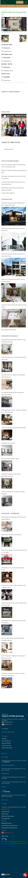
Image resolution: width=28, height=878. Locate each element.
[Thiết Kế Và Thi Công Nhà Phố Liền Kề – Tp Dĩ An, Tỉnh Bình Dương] (13, 296)
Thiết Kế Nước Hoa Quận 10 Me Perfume (11, 538)
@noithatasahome (8, 149)
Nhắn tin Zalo (4, 839)
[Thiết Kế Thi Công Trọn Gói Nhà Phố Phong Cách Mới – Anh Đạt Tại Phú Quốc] (13, 219)
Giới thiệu (4, 742)
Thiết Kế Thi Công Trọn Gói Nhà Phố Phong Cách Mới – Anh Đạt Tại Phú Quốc (13, 207)
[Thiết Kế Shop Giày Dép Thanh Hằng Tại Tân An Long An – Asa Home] (6, 562)
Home (2, 9)
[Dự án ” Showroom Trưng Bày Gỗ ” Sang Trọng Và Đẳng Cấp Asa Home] (6, 668)
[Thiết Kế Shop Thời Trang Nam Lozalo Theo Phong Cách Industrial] (6, 633)
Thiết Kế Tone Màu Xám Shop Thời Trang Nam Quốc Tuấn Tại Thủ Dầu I (13, 607)
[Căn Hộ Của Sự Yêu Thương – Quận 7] (6, 469)
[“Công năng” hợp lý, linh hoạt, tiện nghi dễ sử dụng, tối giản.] (13, 321)
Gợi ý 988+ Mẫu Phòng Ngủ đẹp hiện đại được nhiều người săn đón (12, 397)
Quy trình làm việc (6, 744)
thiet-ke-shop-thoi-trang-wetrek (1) (12, 9)
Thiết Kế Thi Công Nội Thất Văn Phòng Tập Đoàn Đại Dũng (13, 175)
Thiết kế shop (4, 817)
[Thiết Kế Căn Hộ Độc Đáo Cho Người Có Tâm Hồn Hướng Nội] (6, 504)
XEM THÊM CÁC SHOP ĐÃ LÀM (8, 333)
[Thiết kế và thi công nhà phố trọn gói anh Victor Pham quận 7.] (13, 245)
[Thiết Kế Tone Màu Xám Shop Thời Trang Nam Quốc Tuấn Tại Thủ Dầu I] (6, 615)
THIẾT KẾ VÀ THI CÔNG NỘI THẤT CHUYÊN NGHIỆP (13, 431)
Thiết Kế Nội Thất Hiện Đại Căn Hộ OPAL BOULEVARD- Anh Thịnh (11, 478)
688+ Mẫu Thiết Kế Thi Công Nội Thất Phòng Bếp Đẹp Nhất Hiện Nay (13, 379)
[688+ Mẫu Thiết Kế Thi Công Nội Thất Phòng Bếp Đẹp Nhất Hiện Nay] (6, 387)
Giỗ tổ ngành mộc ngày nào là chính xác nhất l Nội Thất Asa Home (13, 180)
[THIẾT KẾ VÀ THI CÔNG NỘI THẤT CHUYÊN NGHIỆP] (6, 438)
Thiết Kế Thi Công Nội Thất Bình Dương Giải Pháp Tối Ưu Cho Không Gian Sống (13, 169)
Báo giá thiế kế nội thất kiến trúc (9, 831)
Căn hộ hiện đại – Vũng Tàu (8, 446)
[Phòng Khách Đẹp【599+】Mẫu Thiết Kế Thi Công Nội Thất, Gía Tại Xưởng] (6, 352)
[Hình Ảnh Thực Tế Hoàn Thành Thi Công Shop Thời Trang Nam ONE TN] (6, 598)
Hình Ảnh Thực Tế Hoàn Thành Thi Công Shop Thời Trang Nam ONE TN (13, 589)
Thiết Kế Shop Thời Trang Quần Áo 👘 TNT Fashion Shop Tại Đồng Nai (13, 521)
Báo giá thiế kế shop (6, 826)
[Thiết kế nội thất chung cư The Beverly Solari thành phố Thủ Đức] (6, 369)
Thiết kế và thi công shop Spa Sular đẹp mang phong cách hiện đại (12, 192)
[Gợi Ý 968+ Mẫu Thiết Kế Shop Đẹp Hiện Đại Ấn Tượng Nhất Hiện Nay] (6, 650)
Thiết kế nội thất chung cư (7, 819)
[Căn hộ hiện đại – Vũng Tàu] (6, 453)
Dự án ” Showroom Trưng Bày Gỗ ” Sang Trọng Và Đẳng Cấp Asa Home (13, 660)
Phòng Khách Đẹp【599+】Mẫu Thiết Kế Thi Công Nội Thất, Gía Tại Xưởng (13, 344)
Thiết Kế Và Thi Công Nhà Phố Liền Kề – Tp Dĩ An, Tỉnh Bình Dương (13, 283)
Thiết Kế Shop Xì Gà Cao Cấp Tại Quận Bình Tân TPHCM (12, 572)
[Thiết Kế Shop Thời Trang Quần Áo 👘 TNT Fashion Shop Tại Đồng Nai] (6, 529)
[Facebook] (2, 843)
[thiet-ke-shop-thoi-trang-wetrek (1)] (14, 30)
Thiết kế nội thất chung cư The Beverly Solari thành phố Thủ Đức (13, 361)
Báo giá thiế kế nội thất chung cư (9, 828)
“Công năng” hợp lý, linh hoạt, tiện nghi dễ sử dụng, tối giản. (13, 309)
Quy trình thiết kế (6, 746)
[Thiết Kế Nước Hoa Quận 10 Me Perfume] (6, 545)
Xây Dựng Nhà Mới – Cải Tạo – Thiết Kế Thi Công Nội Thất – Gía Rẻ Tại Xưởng (13, 414)
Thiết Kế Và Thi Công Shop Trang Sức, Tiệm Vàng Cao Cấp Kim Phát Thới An (13, 677)
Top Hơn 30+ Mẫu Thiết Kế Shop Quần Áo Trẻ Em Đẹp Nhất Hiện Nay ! (13, 186)
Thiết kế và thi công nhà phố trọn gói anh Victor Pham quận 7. (12, 232)
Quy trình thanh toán (7, 751)
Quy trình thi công (6, 748)
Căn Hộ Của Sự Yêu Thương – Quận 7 (10, 462)
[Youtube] (6, 843)
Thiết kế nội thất (5, 815)
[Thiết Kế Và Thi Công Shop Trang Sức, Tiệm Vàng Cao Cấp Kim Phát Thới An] (6, 686)
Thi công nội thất (5, 821)
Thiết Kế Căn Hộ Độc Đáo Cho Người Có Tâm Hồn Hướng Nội (13, 496)
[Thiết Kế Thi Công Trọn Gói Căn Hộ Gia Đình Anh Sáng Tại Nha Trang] (13, 270)
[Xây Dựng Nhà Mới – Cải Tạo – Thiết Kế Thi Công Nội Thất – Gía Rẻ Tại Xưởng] (6, 422)
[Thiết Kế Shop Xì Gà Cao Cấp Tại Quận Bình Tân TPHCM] (6, 580)
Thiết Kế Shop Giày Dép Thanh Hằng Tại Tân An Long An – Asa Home (14, 554)
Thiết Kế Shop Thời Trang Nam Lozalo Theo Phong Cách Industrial (13, 625)
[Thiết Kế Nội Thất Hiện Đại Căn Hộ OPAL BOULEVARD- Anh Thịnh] (6, 486)
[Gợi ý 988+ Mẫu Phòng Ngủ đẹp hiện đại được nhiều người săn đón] (6, 405)
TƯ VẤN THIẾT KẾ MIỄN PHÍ (7, 196)
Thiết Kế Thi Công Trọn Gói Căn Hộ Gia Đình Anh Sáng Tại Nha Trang (13, 258)
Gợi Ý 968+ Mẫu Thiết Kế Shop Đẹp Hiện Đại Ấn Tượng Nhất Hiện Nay (12, 642)
